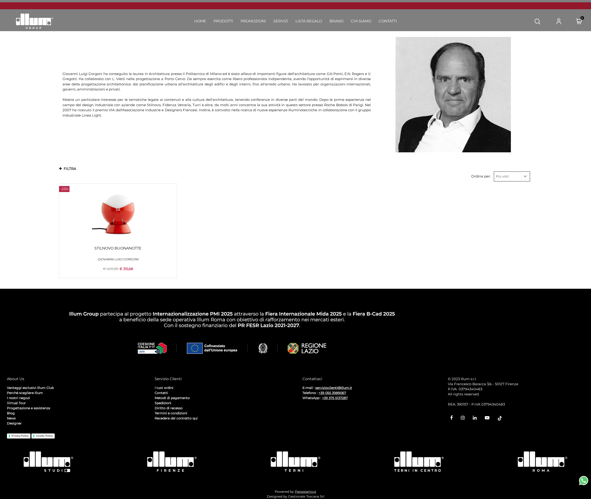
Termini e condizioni (171, 413)
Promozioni (253, 21)
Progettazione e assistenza (28, 408)
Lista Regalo (309, 21)
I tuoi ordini (164, 388)
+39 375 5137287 (335, 398)
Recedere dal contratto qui (176, 418)
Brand (336, 21)
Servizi (280, 21)
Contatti (388, 21)
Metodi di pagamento (172, 398)
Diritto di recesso (169, 408)
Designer (14, 423)
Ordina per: (481, 176)
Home (200, 21)
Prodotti (223, 21)
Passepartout (305, 492)
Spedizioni (163, 403)
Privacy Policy (20, 435)
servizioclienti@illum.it (333, 388)
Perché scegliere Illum (25, 393)
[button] (537, 21)
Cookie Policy (44, 435)
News (11, 418)
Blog (11, 413)
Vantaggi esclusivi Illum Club (30, 388)
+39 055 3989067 (332, 393)
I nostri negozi (18, 398)
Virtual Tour (16, 403)
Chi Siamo (361, 21)
